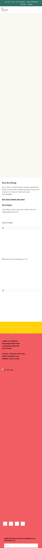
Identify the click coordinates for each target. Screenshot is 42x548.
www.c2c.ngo (14, 359)
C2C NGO (7, 1)
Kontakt (23, 4)
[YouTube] (17, 4)
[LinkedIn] (14, 4)
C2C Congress (20, 1)
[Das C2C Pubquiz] (9, 331)
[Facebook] (7, 4)
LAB (13, 1)
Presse (30, 4)
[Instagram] (11, 4)
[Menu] (39, 9)
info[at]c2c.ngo (13, 356)
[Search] (35, 4)
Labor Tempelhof (32, 1)
